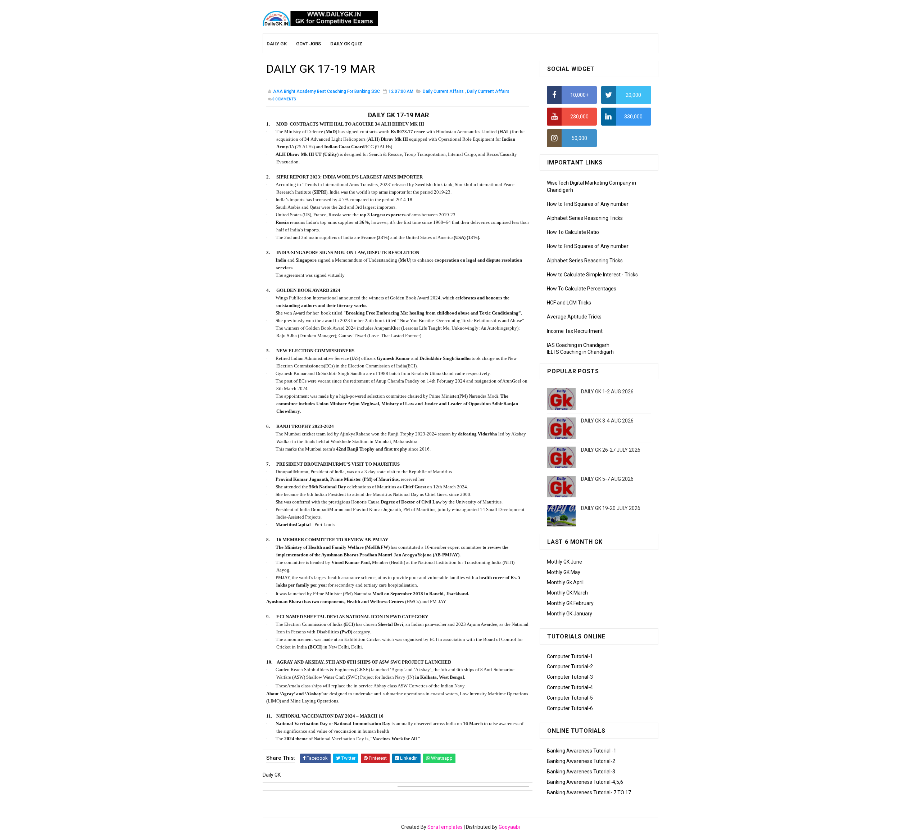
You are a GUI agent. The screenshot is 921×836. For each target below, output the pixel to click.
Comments (284, 99)
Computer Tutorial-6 (570, 708)
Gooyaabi (509, 827)
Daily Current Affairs (443, 91)
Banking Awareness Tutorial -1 (581, 751)
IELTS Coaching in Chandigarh (580, 352)
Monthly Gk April (565, 582)
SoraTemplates (445, 827)
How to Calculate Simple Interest (584, 274)
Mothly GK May (563, 572)
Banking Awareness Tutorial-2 (581, 761)
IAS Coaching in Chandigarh (578, 345)
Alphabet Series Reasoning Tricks (585, 218)
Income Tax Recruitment (575, 331)
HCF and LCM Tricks (569, 303)
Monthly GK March (567, 593)
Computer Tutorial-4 (570, 687)
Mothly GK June (564, 562)
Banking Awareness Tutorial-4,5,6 (585, 782)
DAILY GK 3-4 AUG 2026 (607, 421)
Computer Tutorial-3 (570, 677)
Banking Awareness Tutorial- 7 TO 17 (589, 792)
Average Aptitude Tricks (574, 317)
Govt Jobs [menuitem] (308, 43)
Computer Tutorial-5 (570, 698)
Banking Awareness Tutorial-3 (581, 771)
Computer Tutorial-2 (570, 666)
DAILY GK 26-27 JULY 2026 (610, 450)
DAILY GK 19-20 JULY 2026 (610, 508)
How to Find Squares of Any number (588, 204)
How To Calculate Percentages (581, 289)
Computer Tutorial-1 (570, 656)
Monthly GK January (569, 613)
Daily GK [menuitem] (277, 43)
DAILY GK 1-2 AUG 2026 (607, 391)
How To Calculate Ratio (573, 232)
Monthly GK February (570, 603)
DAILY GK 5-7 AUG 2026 (607, 479)
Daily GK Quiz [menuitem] (346, 43)
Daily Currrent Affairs (488, 91)
